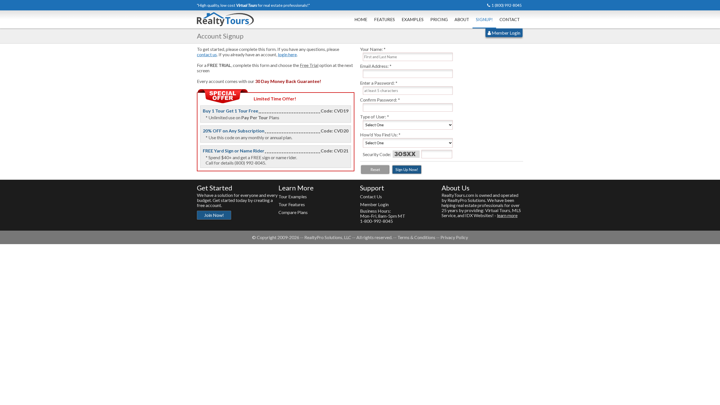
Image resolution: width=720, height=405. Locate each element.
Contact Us (371, 196)
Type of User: (373, 116)
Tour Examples (292, 196)
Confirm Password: (378, 99)
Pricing (439, 19)
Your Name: (371, 49)
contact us (207, 54)
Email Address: (374, 66)
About (461, 19)
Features (384, 19)
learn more (507, 215)
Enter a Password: (377, 83)
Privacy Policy (454, 237)
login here (287, 54)
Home (360, 19)
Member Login (505, 32)
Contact (510, 19)
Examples (413, 19)
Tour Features (291, 204)
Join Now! (214, 215)
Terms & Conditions (416, 237)
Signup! (484, 19)
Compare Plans (293, 212)
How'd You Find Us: (379, 134)
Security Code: (377, 154)
